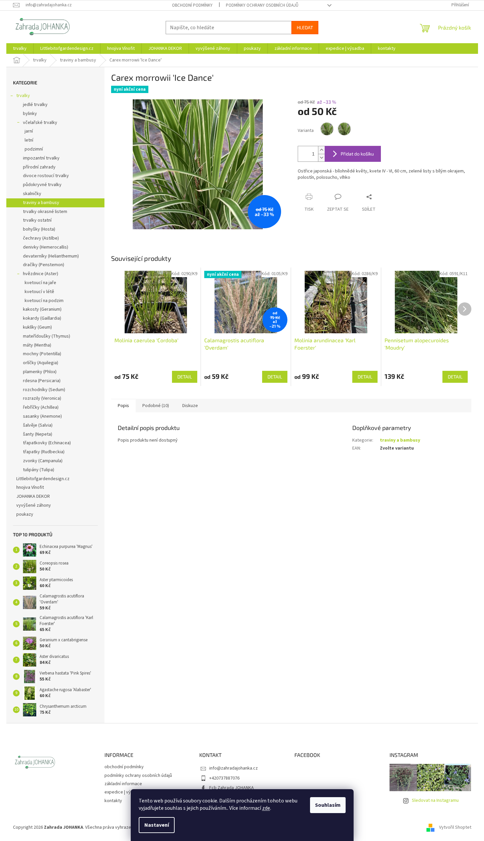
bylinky (30, 113)
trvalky (23, 95)
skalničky (32, 193)
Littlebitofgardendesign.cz (43, 478)
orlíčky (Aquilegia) (40, 363)
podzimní (34, 149)
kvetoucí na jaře (40, 282)
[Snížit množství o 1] (321, 157)
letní (29, 140)
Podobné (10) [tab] (155, 405)
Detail (184, 376)
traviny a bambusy (41, 202)
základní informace (123, 784)
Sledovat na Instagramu (435, 800)
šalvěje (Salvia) (38, 425)
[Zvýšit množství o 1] (321, 150)
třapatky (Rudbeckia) (44, 452)
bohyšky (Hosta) (39, 229)
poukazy (24, 514)
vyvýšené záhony (33, 505)
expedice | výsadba (123, 792)
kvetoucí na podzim (44, 300)
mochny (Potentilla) (42, 354)
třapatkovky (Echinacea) (47, 443)
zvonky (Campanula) (43, 461)
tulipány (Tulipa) (38, 470)
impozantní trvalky (41, 158)
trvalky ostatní (37, 220)
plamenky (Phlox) (40, 371)
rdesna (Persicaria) (42, 380)
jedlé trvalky (35, 104)
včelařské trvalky (40, 122)
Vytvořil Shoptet (455, 827)
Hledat (305, 27)
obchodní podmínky (192, 5)
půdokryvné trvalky (42, 184)
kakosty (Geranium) (42, 309)
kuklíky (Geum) (37, 327)
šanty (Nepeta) (37, 434)
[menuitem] (19, 48)
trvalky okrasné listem (45, 211)
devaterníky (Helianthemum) (51, 256)
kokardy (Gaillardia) (42, 318)
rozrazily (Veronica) (42, 398)
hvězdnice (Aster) (40, 273)
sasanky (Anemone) (42, 416)
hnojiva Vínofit (30, 487)
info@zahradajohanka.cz (233, 768)
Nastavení (156, 825)
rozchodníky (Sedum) (44, 389)
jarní (29, 131)
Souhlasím (328, 805)
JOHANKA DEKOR (33, 496)
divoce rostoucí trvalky (46, 175)
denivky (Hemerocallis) (45, 247)
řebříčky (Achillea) (41, 407)
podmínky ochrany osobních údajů (262, 5)
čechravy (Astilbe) (41, 238)
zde (266, 808)
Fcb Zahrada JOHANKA (231, 788)
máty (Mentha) (37, 345)
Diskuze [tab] (190, 405)
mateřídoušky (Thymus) (46, 336)
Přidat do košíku (357, 154)
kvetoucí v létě (39, 291)
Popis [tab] (123, 405)
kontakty (113, 800)
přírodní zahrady (39, 167)
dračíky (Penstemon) (43, 265)
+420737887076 (224, 778)
